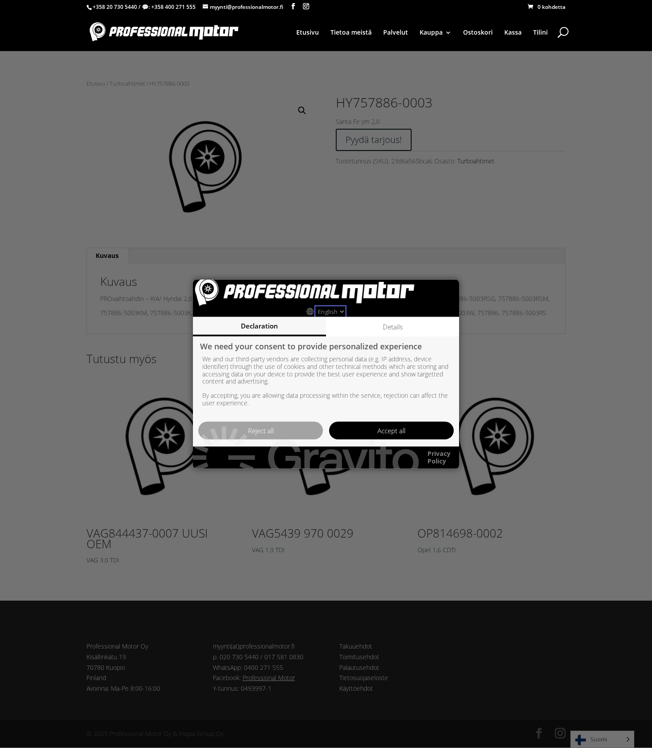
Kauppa (431, 32)
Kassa (513, 32)
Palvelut (395, 32)
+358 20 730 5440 (115, 7)
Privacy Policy (439, 457)
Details (393, 326)
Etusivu (307, 32)
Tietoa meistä (351, 32)
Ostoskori (478, 32)
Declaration (259, 325)
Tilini (540, 32)
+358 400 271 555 (173, 7)
